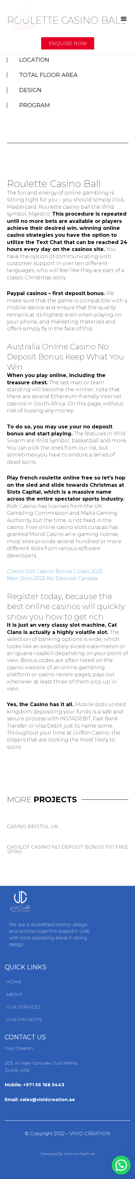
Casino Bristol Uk (32, 826)
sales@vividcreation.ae (47, 1099)
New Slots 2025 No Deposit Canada (52, 578)
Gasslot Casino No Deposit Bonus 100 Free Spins (67, 849)
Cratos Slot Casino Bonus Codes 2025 (55, 571)
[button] (123, 18)
